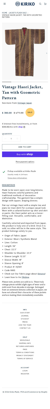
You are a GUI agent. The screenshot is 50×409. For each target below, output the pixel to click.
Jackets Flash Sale (18, 13)
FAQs (25, 349)
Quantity (7, 134)
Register (25, 374)
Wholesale (25, 340)
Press (25, 322)
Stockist (25, 319)
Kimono (41, 274)
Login (25, 371)
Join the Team (25, 325)
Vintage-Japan (25, 103)
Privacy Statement (25, 355)
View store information (17, 178)
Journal (25, 316)
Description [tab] (8, 185)
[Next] (46, 53)
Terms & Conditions (25, 352)
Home (4, 13)
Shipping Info (25, 343)
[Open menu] (4, 3)
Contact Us (25, 328)
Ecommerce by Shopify (37, 392)
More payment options (25, 162)
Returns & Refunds (25, 346)
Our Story (25, 313)
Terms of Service (25, 358)
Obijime (25, 277)
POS (22, 392)
